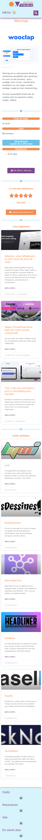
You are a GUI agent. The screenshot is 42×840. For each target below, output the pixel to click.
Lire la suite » (10, 288)
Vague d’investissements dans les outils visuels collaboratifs (18, 330)
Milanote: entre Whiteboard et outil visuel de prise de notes (20, 259)
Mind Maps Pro (13, 580)
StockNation (11, 751)
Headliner (10, 638)
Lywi (7, 465)
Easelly (9, 695)
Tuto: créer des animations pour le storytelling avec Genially (19, 391)
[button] (14, 12)
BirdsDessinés (13, 522)
